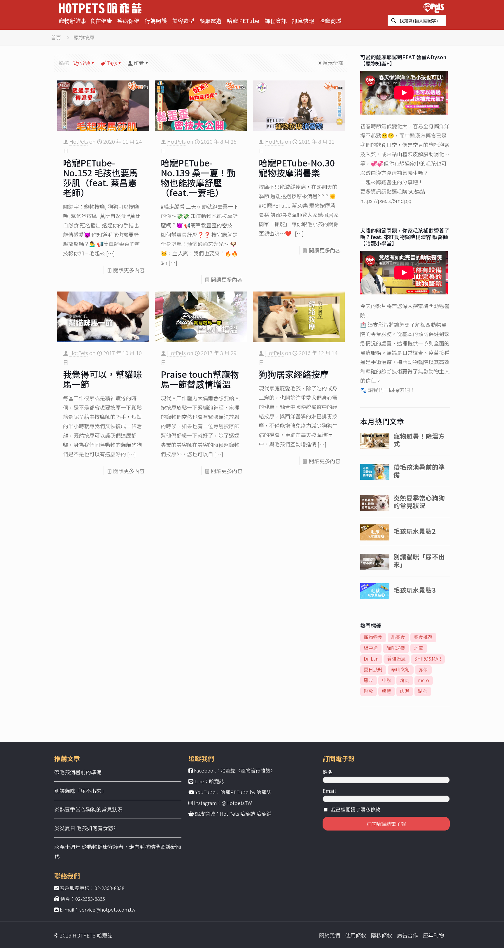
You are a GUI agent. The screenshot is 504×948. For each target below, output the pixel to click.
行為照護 (156, 20)
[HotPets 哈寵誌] (100, 7)
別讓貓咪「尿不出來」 (80, 790)
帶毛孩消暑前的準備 (78, 772)
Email (329, 790)
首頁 (56, 37)
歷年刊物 (433, 935)
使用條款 (355, 935)
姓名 (327, 771)
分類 (85, 62)
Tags (112, 62)
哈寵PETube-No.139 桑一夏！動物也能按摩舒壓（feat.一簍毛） (198, 177)
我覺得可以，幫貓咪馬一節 (102, 379)
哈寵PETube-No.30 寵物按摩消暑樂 (297, 167)
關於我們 (329, 935)
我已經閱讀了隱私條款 (355, 809)
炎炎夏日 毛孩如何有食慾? (85, 828)
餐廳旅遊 (211, 20)
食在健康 (101, 20)
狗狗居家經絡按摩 (294, 374)
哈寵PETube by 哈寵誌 (245, 792)
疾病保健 (128, 20)
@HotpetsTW (237, 802)
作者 (139, 62)
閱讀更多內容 (129, 270)
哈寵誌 (216, 781)
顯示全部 (332, 62)
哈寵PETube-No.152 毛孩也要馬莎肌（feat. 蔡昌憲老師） (100, 177)
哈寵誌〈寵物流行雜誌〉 (248, 770)
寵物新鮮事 (72, 20)
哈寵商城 (330, 20)
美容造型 (183, 20)
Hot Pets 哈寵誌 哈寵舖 (245, 813)
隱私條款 (381, 935)
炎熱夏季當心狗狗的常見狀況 (88, 809)
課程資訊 (276, 20)
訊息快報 (303, 20)
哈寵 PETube (243, 20)
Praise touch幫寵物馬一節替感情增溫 (200, 379)
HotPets (78, 141)
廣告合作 (407, 935)
